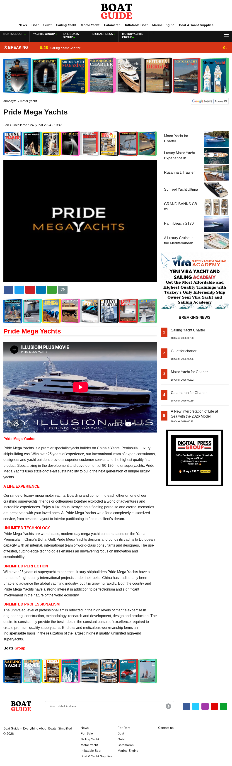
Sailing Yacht (66, 25)
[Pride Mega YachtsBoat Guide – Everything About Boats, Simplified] (116, 11)
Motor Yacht (90, 25)
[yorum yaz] (63, 289)
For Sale (87, 733)
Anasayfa (10, 101)
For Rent (124, 728)
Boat (35, 25)
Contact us (166, 728)
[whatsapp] (223, 706)
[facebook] (8, 289)
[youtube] (214, 706)
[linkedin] (30, 289)
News (23, 25)
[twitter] (19, 289)
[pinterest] (41, 289)
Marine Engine (163, 25)
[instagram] (205, 706)
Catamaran (112, 25)
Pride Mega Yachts (32, 331)
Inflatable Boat (136, 25)
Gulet (47, 25)
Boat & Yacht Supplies (196, 25)
